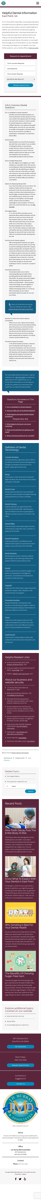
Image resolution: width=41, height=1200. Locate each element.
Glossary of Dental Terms (15, 664)
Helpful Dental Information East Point (21, 309)
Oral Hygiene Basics (13, 776)
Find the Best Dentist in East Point (18, 1025)
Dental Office (11, 1021)
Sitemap (24, 1174)
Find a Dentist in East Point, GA (17, 782)
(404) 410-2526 (33, 48)
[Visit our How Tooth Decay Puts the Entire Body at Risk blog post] (20, 828)
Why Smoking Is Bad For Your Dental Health (19, 926)
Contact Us (20, 1084)
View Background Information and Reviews (17, 733)
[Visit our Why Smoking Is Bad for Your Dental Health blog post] (20, 922)
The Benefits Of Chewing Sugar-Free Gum (19, 975)
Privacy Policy (18, 1174)
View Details (22, 738)
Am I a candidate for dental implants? (19, 407)
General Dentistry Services (15, 1016)
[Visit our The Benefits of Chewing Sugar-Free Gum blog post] (20, 971)
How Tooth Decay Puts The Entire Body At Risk (20, 831)
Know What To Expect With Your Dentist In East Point (20, 880)
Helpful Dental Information (20, 753)
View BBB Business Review (15, 695)
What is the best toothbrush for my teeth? (20, 436)
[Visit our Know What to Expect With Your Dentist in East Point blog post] (20, 876)
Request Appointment (20, 1065)
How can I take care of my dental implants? (21, 411)
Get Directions (20, 1047)
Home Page (15, 670)
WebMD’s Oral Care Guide (21, 674)
